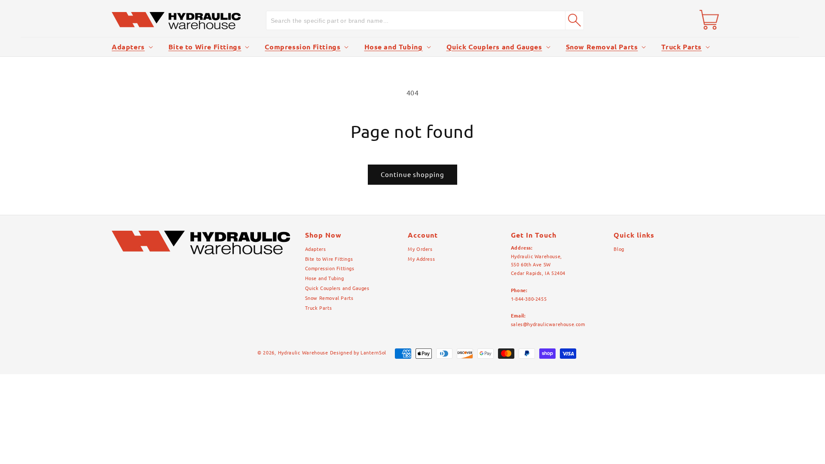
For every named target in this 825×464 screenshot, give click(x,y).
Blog (619, 249)
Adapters (128, 47)
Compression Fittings (302, 47)
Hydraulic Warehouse (303, 352)
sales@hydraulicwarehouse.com (548, 324)
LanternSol (373, 352)
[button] (131, 47)
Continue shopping (412, 174)
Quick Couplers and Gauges (494, 47)
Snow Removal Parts (602, 47)
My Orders (420, 249)
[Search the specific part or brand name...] (574, 20)
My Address (421, 259)
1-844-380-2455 (529, 299)
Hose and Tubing (393, 47)
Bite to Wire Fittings (204, 47)
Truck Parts (681, 47)
